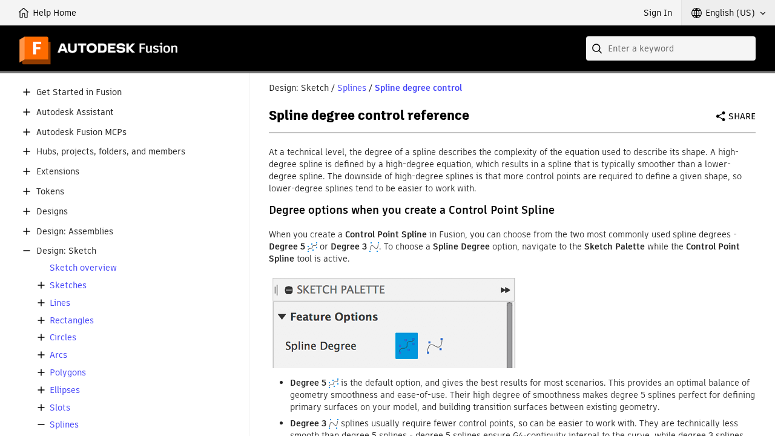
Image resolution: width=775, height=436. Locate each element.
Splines (64, 425)
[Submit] (598, 48)
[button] (728, 12)
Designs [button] (52, 211)
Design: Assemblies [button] (74, 231)
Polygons (68, 373)
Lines (60, 303)
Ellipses (65, 390)
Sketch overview (83, 268)
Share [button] (742, 116)
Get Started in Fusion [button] (79, 92)
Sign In (658, 13)
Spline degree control (418, 88)
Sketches (68, 285)
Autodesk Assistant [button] (75, 112)
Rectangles (72, 320)
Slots (60, 408)
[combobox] (671, 48)
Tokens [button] (50, 192)
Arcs (58, 355)
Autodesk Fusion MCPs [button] (81, 132)
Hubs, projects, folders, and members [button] (110, 152)
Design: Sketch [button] (66, 251)
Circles (63, 337)
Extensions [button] (57, 172)
